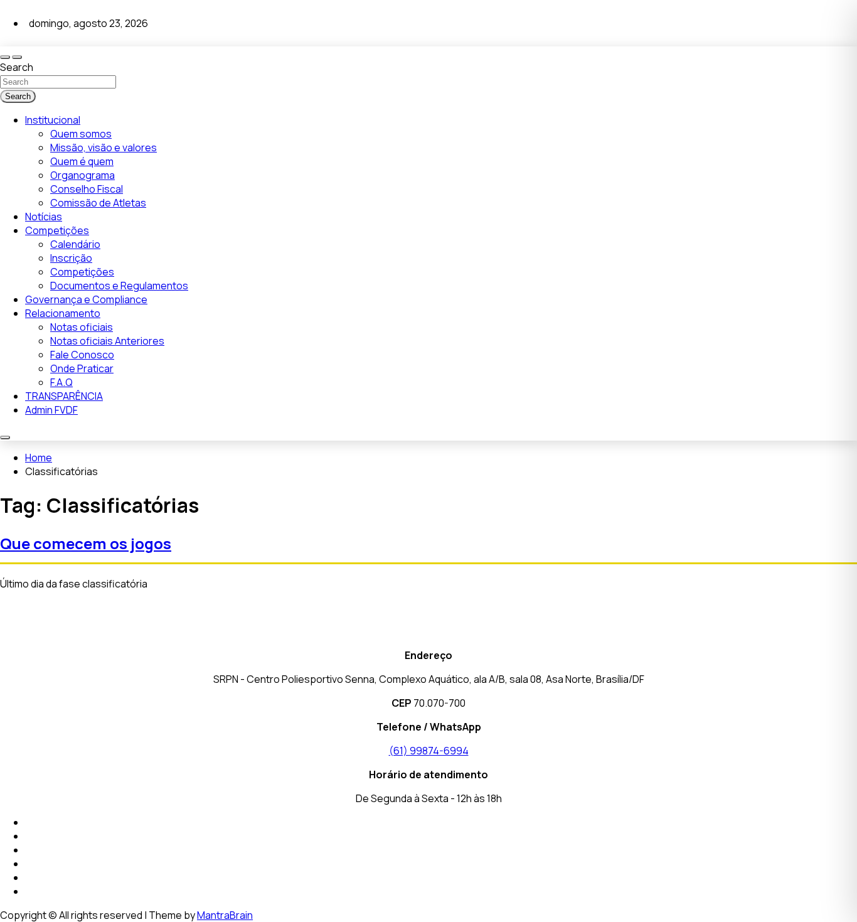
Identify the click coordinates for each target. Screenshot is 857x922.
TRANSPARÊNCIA (64, 396)
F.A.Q (61, 382)
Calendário (75, 244)
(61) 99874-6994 (429, 751)
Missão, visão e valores (103, 147)
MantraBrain (225, 915)
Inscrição (71, 258)
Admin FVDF (51, 410)
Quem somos (81, 134)
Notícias (43, 216)
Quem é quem (82, 161)
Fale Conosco (82, 355)
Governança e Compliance (86, 299)
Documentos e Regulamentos (119, 285)
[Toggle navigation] (5, 57)
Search (16, 67)
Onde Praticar (82, 368)
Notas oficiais (81, 327)
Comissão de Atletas (98, 203)
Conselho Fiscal (86, 189)
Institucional (52, 120)
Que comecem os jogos (85, 543)
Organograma (82, 175)
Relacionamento (62, 313)
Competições (57, 230)
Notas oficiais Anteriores (107, 341)
